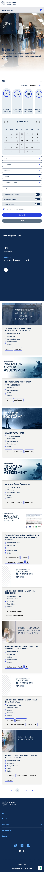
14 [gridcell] (27, 141)
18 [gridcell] (11, 144)
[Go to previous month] (6, 121)
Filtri (4, 81)
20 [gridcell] (22, 144)
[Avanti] (11, 292)
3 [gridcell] (6, 137)
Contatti (5, 819)
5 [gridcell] (16, 137)
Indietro (7, 45)
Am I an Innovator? (10, 199)
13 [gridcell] (22, 141)
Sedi (3, 813)
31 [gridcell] (27, 134)
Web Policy (5, 825)
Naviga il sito (6, 830)
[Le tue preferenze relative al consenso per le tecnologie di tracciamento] (40, 868)
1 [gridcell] (32, 134)
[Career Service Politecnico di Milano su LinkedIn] (22, 845)
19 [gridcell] (17, 144)
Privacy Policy (22, 865)
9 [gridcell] (37, 137)
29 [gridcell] (17, 134)
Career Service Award (11, 195)
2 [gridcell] (37, 134)
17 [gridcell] (6, 144)
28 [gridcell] (11, 134)
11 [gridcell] (11, 141)
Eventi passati (9, 204)
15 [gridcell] (32, 141)
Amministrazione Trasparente (22, 868)
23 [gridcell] (37, 144)
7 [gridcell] (27, 137)
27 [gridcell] (6, 134)
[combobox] (35, 86)
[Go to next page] (32, 790)
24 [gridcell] (6, 148)
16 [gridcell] (37, 141)
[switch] (37, 194)
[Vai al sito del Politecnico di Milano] (9, 3)
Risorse (4, 836)
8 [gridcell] (32, 137)
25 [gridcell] (11, 148)
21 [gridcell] (27, 144)
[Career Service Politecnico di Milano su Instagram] (15, 845)
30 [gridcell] (22, 134)
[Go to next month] (38, 121)
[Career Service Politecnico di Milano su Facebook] (29, 845)
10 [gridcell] (6, 141)
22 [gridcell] (32, 144)
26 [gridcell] (17, 148)
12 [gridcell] (17, 141)
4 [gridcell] (11, 137)
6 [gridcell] (21, 137)
